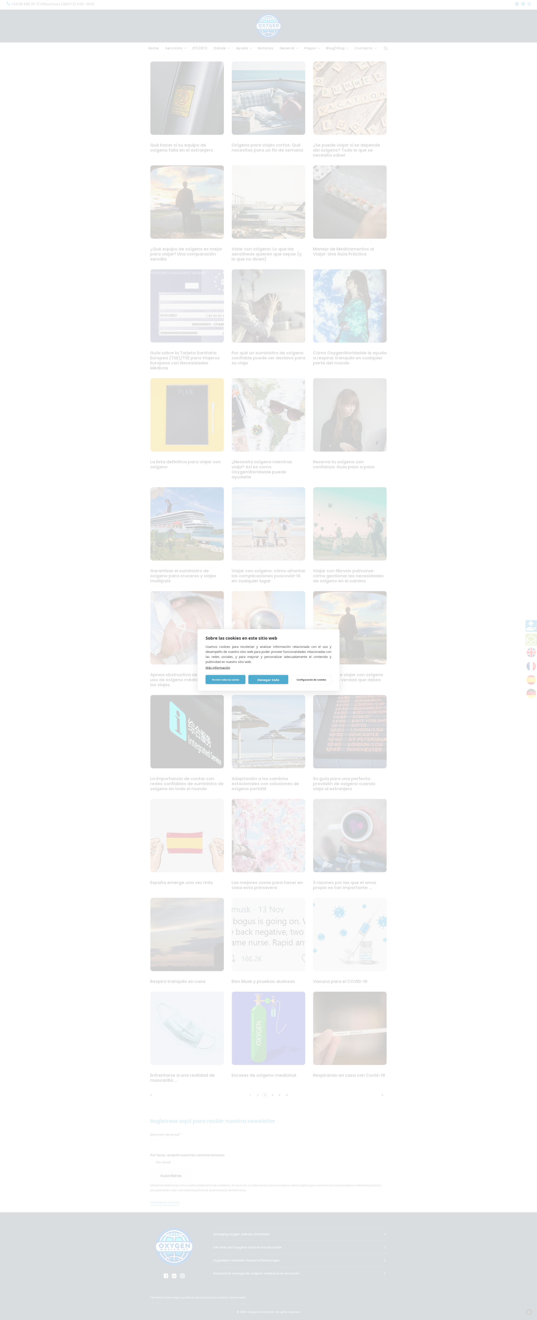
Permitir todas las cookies (225, 679)
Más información (218, 667)
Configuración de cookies (311, 679)
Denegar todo (268, 679)
